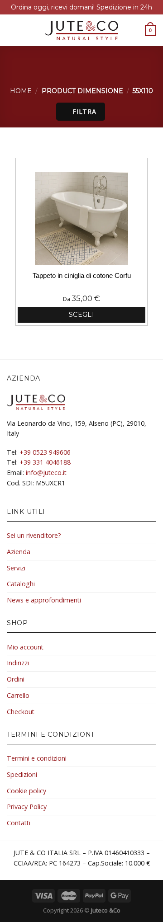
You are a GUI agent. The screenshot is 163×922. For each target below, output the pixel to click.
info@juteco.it (46, 472)
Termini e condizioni (37, 758)
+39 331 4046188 (45, 462)
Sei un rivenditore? (34, 535)
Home (21, 91)
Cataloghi (21, 583)
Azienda (18, 551)
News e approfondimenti (44, 600)
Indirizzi (18, 663)
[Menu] (12, 30)
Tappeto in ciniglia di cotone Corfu (82, 275)
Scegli (82, 314)
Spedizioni (22, 774)
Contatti (18, 823)
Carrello (18, 695)
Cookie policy (26, 790)
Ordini (15, 679)
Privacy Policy (27, 806)
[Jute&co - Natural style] (82, 30)
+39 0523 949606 (45, 452)
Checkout (20, 711)
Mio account (25, 647)
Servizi (16, 568)
